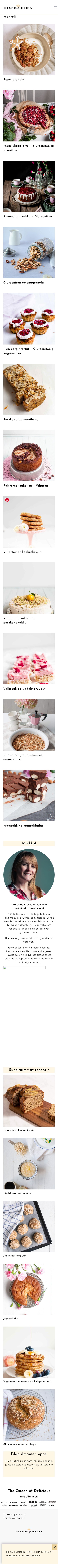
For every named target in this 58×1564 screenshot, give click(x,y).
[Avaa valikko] (55, 7)
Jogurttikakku (11, 1319)
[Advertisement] (29, 1038)
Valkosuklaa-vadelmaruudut (24, 688)
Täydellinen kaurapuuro (17, 1193)
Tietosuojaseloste (14, 1514)
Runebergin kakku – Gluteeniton (27, 216)
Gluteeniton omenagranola (23, 282)
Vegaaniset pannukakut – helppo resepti (27, 1381)
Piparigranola (13, 79)
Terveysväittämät (14, 1518)
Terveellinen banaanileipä (18, 1130)
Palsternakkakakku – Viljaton (25, 485)
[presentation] (29, 49)
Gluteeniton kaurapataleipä (19, 1444)
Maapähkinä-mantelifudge (23, 825)
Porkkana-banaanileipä (21, 419)
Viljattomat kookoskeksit (22, 552)
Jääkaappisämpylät (14, 1256)
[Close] (54, 1547)
